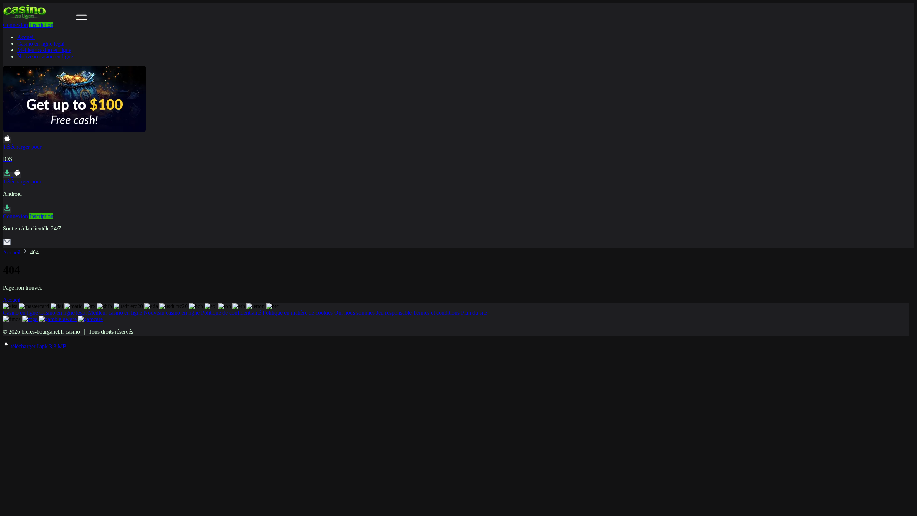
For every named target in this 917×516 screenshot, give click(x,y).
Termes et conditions (436, 313)
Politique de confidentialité (231, 313)
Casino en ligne (20, 313)
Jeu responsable (394, 313)
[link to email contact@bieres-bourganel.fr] (7, 244)
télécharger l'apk (38, 346)
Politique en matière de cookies (298, 313)
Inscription (41, 25)
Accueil (26, 37)
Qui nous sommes (354, 313)
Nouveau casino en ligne (45, 56)
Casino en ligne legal (40, 43)
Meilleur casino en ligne (44, 50)
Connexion (15, 25)
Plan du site (474, 313)
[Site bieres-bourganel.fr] (39, 18)
